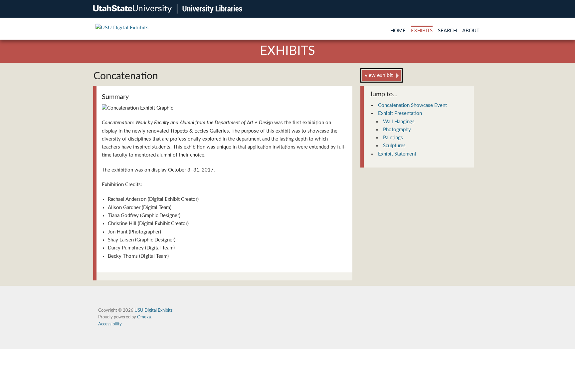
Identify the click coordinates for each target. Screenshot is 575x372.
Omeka (144, 317)
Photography (397, 129)
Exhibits (422, 30)
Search (447, 30)
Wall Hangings (399, 121)
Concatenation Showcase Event (412, 105)
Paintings (393, 137)
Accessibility (110, 324)
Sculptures (394, 145)
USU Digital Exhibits (153, 310)
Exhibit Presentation (400, 113)
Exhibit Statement (397, 154)
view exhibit (379, 75)
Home (398, 30)
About (470, 30)
